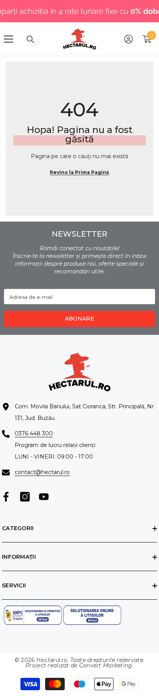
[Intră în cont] (128, 39)
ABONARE (79, 318)
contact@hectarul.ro (42, 472)
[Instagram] (25, 497)
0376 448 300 (34, 433)
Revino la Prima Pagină (79, 172)
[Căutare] (30, 39)
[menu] (8, 39)
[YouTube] (44, 497)
